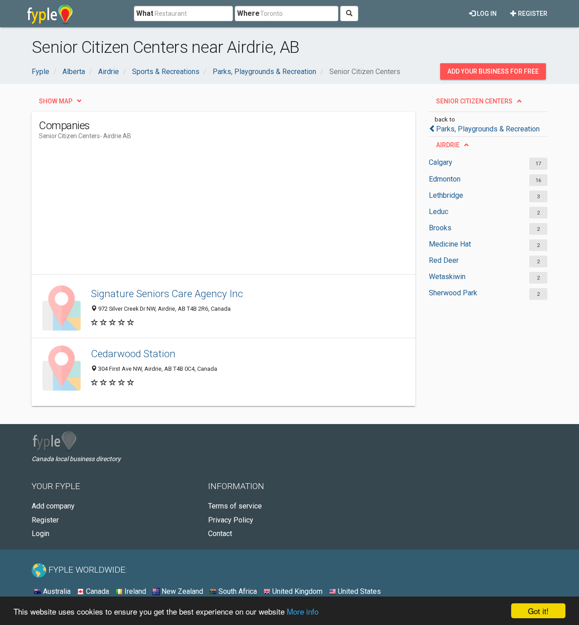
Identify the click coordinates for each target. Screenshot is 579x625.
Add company (53, 506)
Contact (220, 533)
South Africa (237, 591)
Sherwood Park (453, 293)
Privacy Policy (230, 520)
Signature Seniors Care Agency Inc (167, 293)
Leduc (438, 211)
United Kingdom (297, 591)
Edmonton (444, 179)
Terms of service (235, 506)
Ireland (134, 591)
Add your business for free (493, 71)
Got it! (538, 610)
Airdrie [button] (448, 145)
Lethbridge (446, 195)
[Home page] (50, 13)
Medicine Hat (450, 244)
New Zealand (181, 591)
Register (532, 13)
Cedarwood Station (133, 353)
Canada (96, 591)
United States (358, 591)
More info (302, 611)
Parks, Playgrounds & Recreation (488, 129)
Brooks (440, 228)
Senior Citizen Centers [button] (474, 101)
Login (40, 533)
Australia (56, 591)
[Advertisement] (203, 211)
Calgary (440, 162)
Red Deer (444, 260)
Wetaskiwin (447, 276)
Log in (486, 13)
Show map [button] (55, 101)
